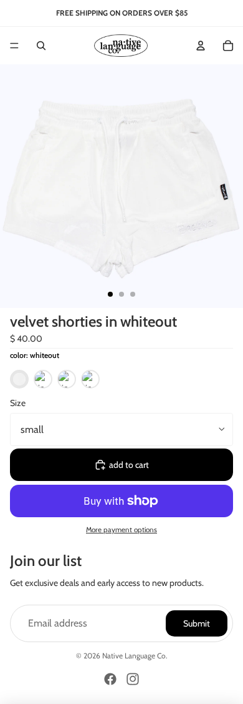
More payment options (121, 529)
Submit (196, 623)
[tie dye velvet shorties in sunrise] (43, 382)
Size (18, 403)
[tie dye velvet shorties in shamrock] (66, 382)
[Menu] (14, 45)
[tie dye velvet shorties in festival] (90, 382)
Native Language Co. (135, 655)
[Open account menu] (200, 45)
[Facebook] (110, 679)
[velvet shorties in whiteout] (19, 382)
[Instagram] (132, 679)
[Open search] (41, 45)
